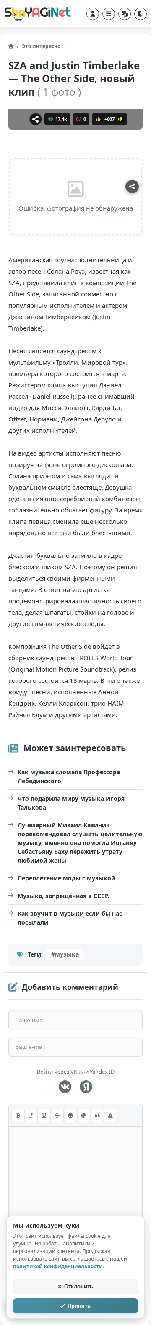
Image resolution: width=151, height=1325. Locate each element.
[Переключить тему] (140, 14)
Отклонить (78, 1286)
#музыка (65, 954)
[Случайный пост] (124, 14)
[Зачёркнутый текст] (57, 1115)
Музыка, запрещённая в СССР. (63, 896)
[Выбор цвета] (84, 1115)
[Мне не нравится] (120, 119)
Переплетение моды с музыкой (66, 878)
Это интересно (41, 46)
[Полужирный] (18, 1115)
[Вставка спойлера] (110, 1115)
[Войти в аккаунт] (92, 14)
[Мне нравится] (98, 119)
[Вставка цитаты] (97, 1115)
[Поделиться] (35, 119)
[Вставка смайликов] (70, 1115)
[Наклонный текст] (31, 1115)
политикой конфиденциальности (58, 1266)
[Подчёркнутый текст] (44, 1115)
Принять (79, 1306)
